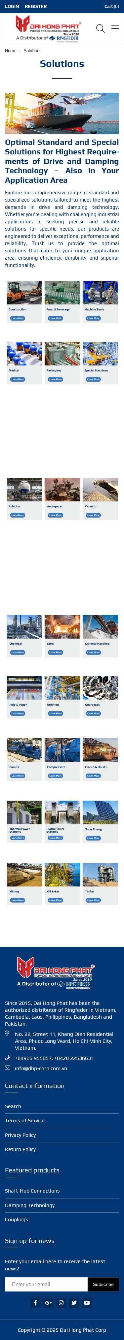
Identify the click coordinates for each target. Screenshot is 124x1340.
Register (36, 6)
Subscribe (103, 1284)
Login (12, 6)
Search (13, 1106)
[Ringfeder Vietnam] (47, 28)
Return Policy (20, 1149)
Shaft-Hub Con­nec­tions (32, 1191)
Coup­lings (16, 1219)
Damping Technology (30, 1205)
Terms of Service (25, 1120)
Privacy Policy (20, 1135)
